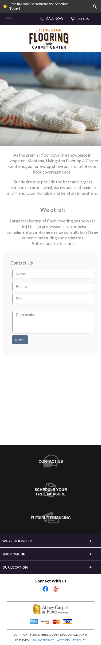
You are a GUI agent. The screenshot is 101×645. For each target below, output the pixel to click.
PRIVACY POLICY (43, 640)
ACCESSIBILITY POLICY (71, 640)
